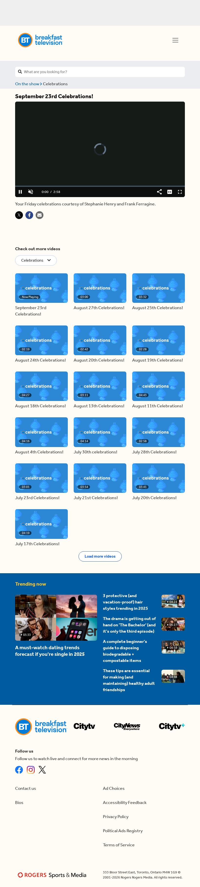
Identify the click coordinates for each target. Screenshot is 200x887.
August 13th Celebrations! (99, 406)
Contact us (25, 788)
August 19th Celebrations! (157, 360)
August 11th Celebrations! (157, 406)
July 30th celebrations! (95, 452)
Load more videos (100, 556)
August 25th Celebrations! (157, 307)
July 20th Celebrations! (154, 497)
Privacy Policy (116, 816)
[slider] (100, 186)
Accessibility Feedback (125, 802)
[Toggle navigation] (175, 40)
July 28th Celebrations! (154, 452)
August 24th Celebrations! (40, 360)
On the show (27, 83)
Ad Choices (114, 788)
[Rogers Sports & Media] (52, 875)
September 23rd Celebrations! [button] (30, 311)
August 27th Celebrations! (99, 307)
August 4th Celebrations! (39, 452)
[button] (41, 288)
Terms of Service (119, 845)
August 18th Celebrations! (40, 406)
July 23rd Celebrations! (37, 497)
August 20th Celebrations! (99, 360)
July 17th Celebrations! (37, 543)
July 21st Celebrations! (96, 497)
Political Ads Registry (123, 830)
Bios (19, 802)
